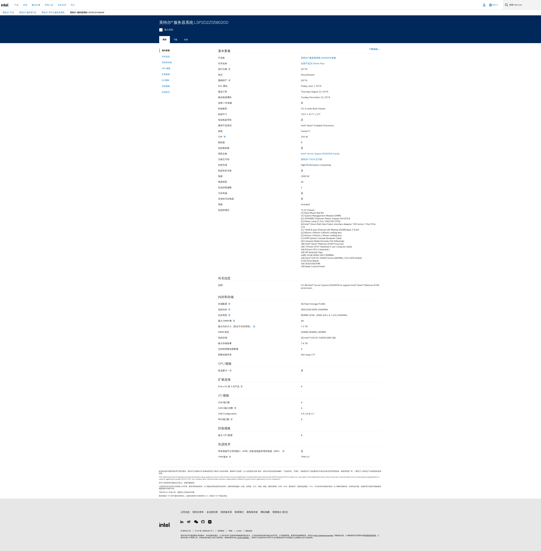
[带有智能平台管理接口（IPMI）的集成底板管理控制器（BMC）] (283, 451)
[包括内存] (229, 309)
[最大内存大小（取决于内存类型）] (254, 326)
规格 (165, 39)
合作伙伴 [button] (62, 5)
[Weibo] (189, 522)
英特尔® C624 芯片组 (311, 159)
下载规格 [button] (373, 49)
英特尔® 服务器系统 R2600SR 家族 (318, 58)
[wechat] (195, 522)
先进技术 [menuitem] (166, 92)
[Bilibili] (202, 522)
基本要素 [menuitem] (166, 50)
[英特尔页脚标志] (164, 524)
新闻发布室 (252, 512)
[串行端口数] (231, 419)
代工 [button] (73, 5)
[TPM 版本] (229, 457)
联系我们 (239, 512)
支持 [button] (25, 5)
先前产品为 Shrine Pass (312, 63)
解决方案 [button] (36, 5)
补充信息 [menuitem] (166, 56)
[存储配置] (229, 304)
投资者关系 (226, 512)
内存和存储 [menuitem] (167, 62)
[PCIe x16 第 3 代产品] (241, 386)
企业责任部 (212, 512)
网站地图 (265, 512)
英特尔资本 (198, 512)
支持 (186, 39)
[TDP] (224, 137)
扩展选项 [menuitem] (166, 74)
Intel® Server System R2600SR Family (320, 153)
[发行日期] (229, 69)
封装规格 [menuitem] (166, 86)
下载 (175, 39)
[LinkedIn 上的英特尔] (181, 522)
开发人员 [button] (49, 5)
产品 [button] (16, 5)
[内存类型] (229, 315)
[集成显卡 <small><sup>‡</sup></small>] (230, 370)
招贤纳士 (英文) (280, 512)
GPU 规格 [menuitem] (166, 68)
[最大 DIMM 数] (233, 321)
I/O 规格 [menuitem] (165, 80)
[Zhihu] (209, 522)
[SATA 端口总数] (235, 408)
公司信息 (185, 512)
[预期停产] (229, 80)
